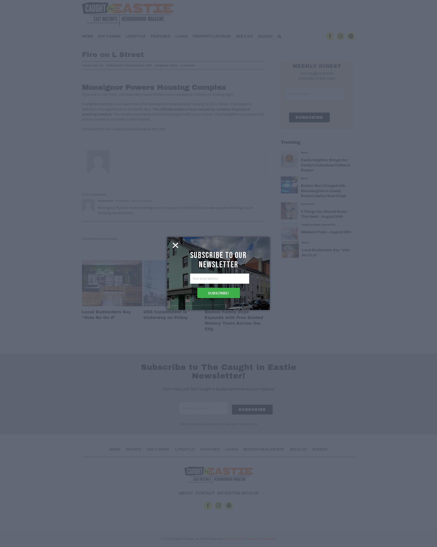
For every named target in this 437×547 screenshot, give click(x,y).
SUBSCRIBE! (218, 293)
